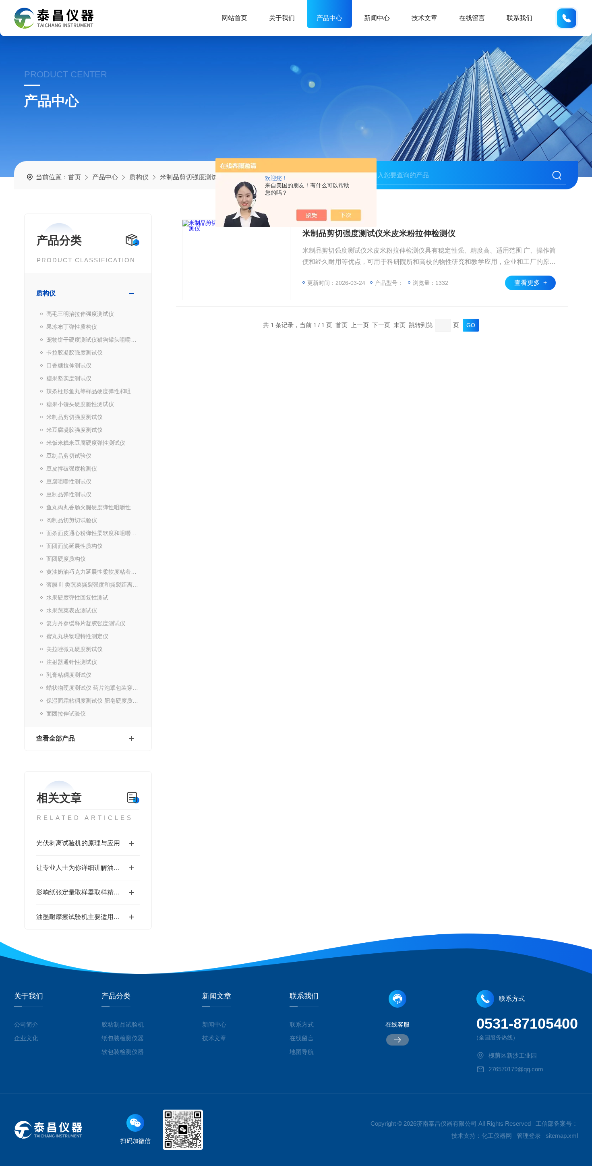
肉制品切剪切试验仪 (71, 520)
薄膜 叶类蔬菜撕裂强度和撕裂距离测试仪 (93, 584)
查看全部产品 (55, 738)
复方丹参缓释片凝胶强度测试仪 (85, 623)
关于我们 (282, 18)
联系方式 (302, 1024)
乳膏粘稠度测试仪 (68, 675)
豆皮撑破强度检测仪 (71, 468)
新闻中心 (377, 18)
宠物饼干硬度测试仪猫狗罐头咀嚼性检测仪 (93, 339)
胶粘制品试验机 (122, 1024)
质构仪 (139, 177)
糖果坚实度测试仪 (68, 378)
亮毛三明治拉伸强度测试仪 (80, 314)
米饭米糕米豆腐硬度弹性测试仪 (85, 443)
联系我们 (519, 18)
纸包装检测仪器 (122, 1038)
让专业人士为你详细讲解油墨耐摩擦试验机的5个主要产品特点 (88, 867)
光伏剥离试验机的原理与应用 (78, 843)
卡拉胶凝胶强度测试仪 (74, 352)
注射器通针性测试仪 (71, 662)
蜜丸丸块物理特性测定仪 (77, 636)
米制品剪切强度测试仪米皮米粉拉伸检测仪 (378, 233)
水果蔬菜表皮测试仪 (71, 610)
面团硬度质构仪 (66, 559)
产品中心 (329, 18)
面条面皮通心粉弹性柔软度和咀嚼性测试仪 (93, 533)
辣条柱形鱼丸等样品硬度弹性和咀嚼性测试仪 (93, 391)
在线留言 (472, 18)
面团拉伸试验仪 (66, 713)
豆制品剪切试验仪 (68, 455)
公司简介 (26, 1024)
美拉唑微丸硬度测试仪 (74, 649)
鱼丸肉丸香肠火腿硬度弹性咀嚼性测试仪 (93, 507)
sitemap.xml (562, 1135)
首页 (74, 177)
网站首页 (234, 18)
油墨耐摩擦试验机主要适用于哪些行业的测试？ (88, 916)
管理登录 (529, 1135)
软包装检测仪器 (122, 1051)
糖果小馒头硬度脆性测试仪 (80, 404)
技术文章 (424, 18)
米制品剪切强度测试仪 (74, 417)
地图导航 (302, 1051)
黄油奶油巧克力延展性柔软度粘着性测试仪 (93, 571)
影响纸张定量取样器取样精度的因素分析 (88, 892)
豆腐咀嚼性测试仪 (68, 481)
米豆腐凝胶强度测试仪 (74, 430)
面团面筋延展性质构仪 (74, 546)
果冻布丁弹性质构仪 (71, 327)
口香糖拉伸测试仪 (68, 365)
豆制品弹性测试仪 (68, 494)
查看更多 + (530, 282)
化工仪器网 (497, 1135)
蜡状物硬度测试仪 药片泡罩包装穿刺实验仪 (93, 688)
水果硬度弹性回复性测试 (77, 597)
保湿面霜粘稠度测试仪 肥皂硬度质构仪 (93, 700)
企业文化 (26, 1038)
